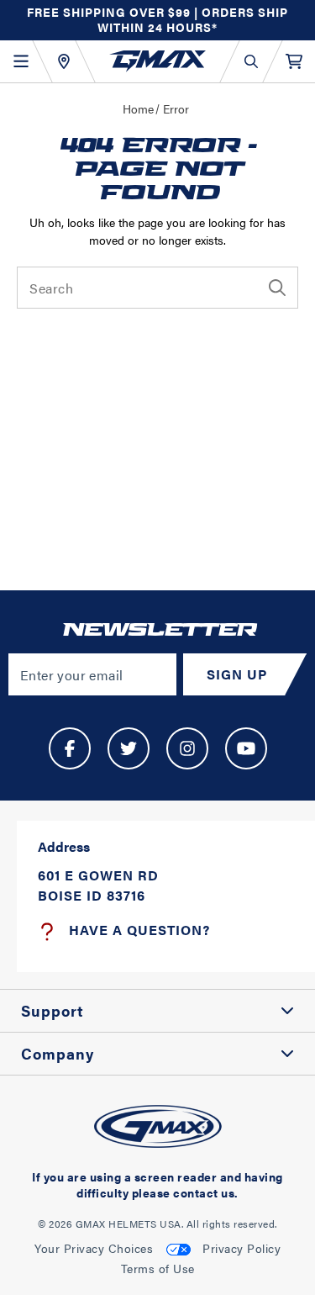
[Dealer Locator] (63, 61)
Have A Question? (139, 929)
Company (57, 1053)
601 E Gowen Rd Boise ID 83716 (98, 885)
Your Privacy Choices (93, 1248)
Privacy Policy (241, 1248)
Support (52, 1010)
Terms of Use (158, 1268)
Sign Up (237, 674)
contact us (203, 1192)
